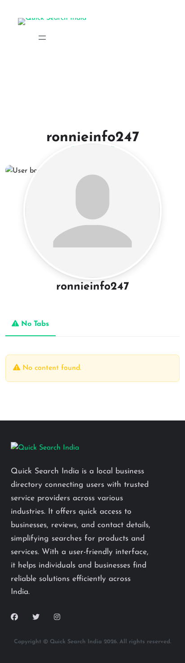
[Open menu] (42, 37)
